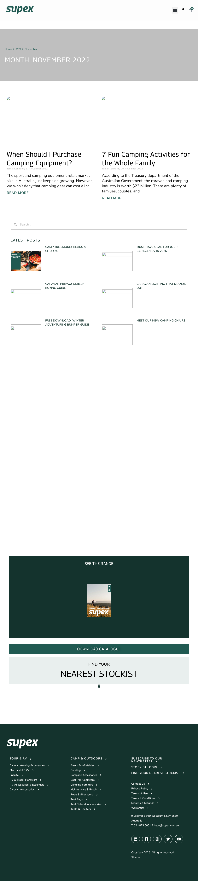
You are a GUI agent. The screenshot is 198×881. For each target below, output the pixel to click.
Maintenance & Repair (84, 789)
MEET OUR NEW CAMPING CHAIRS (161, 320)
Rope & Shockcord (82, 794)
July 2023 (20, 455)
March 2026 (22, 377)
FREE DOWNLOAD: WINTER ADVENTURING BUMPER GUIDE (67, 323)
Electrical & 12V (19, 770)
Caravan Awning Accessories (27, 765)
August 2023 (23, 450)
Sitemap (136, 857)
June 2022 (21, 504)
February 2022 (24, 523)
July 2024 (20, 440)
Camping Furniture (82, 785)
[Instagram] (157, 839)
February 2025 (24, 411)
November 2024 (25, 421)
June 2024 (21, 445)
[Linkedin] (135, 839)
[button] (175, 10)
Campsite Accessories (84, 775)
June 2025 (21, 397)
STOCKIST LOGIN (144, 767)
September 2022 (25, 494)
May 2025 (21, 401)
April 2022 (21, 513)
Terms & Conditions (143, 798)
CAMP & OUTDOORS (86, 758)
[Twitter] (168, 839)
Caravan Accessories (22, 789)
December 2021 (25, 528)
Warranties (137, 808)
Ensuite (14, 775)
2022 (18, 49)
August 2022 (23, 499)
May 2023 (21, 465)
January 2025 (23, 416)
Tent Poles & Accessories (86, 804)
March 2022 (22, 518)
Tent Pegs (77, 799)
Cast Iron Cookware (83, 780)
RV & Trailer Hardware (23, 780)
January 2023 (23, 474)
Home (8, 49)
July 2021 (20, 543)
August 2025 (23, 387)
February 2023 (24, 470)
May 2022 (21, 508)
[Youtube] (179, 839)
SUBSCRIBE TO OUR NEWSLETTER (146, 760)
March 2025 (22, 406)
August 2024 (23, 435)
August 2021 (23, 538)
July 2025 (20, 392)
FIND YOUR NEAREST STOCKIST (155, 773)
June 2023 (21, 460)
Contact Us (138, 784)
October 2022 (23, 489)
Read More (18, 192)
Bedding (76, 770)
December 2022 (25, 479)
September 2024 (25, 431)
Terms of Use (139, 793)
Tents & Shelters (81, 809)
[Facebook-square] (146, 839)
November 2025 (25, 382)
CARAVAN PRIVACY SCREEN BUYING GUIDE (64, 286)
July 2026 (20, 372)
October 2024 (23, 426)
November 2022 (25, 484)
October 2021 (23, 533)
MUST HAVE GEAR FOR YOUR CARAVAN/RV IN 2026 (157, 249)
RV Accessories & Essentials (27, 785)
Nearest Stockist (99, 673)
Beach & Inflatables (82, 765)
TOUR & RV (18, 758)
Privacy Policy (139, 788)
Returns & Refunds (142, 803)
